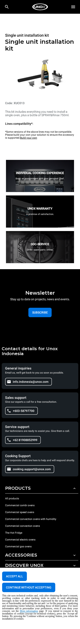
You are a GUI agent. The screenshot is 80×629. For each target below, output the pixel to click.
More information (29, 610)
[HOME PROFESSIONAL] (40, 7)
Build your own (28, 137)
